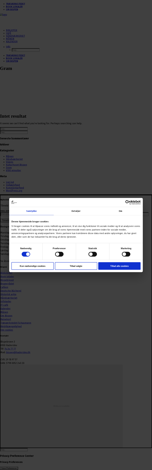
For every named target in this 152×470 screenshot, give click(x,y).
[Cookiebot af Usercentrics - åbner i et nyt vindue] (128, 202)
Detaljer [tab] (76, 211)
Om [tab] (120, 211)
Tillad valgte (76, 266)
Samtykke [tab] (31, 211)
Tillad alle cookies (119, 266)
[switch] (59, 254)
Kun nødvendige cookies (32, 266)
